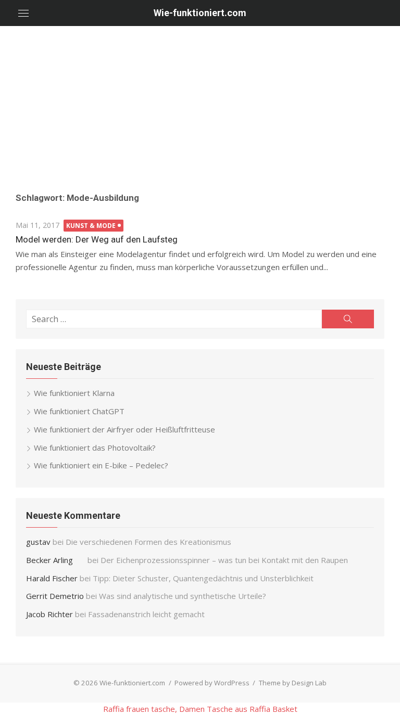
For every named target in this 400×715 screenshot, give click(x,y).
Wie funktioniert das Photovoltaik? (95, 447)
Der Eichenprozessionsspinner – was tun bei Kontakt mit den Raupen (225, 560)
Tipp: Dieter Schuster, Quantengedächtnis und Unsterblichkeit (203, 578)
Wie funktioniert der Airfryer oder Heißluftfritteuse (124, 429)
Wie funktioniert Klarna (74, 393)
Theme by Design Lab (293, 682)
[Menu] (23, 13)
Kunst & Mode (91, 225)
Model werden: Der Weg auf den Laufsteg (97, 239)
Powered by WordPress (211, 682)
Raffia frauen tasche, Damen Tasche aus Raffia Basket (200, 709)
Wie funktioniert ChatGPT (79, 411)
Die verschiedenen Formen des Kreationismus (148, 542)
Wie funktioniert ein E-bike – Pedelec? (101, 465)
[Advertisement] (200, 104)
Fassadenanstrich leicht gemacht (146, 614)
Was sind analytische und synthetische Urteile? (182, 596)
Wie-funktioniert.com (200, 12)
